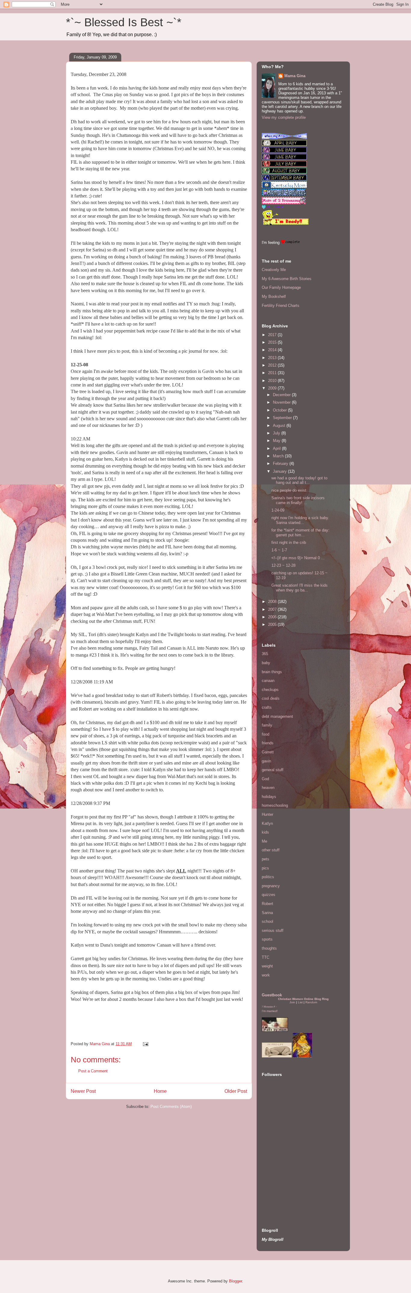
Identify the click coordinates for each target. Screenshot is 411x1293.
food (265, 734)
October (280, 410)
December (282, 395)
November (282, 402)
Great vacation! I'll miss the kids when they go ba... (299, 587)
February (281, 463)
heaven (268, 787)
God (265, 779)
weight (267, 966)
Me (264, 841)
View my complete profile (284, 117)
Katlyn (267, 823)
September (283, 417)
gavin (266, 761)
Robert (267, 903)
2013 (273, 357)
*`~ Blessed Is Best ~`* (123, 22)
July (277, 433)
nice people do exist (288, 490)
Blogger (235, 1281)
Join (292, 1002)
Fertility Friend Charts (280, 305)
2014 (273, 350)
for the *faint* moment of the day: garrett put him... (300, 532)
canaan (268, 680)
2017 (273, 335)
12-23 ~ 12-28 (283, 565)
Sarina (267, 912)
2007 (273, 609)
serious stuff (272, 930)
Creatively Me (274, 269)
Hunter (267, 814)
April (277, 448)
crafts (267, 707)
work (266, 975)
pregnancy (271, 886)
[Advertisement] (280, 1177)
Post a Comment (93, 1071)
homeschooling (275, 805)
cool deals (271, 698)
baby (266, 663)
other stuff (271, 850)
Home (160, 1091)
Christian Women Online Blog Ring (303, 999)
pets (265, 859)
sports (267, 939)
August (279, 425)
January (280, 471)
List (300, 1002)
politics (268, 877)
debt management (277, 716)
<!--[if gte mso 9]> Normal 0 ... (298, 558)
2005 (273, 624)
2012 (273, 365)
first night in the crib (288, 542)
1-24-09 (277, 510)
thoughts (269, 948)
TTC (265, 957)
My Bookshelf (274, 296)
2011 (273, 373)
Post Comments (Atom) (171, 1106)
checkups (270, 689)
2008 (273, 601)
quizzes (268, 894)
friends (267, 743)
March (279, 456)
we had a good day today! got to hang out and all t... (299, 480)
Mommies (268, 1006)
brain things (272, 672)
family (267, 725)
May (277, 440)
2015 (273, 342)
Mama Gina (294, 76)
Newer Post (83, 1091)
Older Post (235, 1091)
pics (265, 868)
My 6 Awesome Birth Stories (286, 278)
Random (311, 1002)
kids (265, 832)
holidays (269, 796)
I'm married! (270, 1011)
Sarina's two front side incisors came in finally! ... (298, 500)
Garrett (268, 752)
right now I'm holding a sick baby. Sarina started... (300, 520)
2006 (273, 617)
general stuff (272, 770)
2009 (273, 388)
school (267, 921)
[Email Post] (145, 1044)
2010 (273, 380)
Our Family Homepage (281, 287)
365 (265, 653)
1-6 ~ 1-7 (279, 550)
